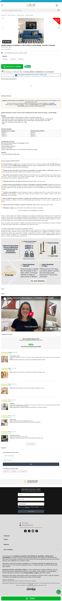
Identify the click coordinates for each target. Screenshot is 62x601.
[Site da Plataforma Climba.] (31, 588)
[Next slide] (58, 27)
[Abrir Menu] (2, 5)
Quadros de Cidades (29, 15)
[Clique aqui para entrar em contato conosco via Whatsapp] (58, 592)
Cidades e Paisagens (20, 15)
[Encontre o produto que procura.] (58, 10)
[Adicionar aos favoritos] (3, 18)
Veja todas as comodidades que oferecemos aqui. (25, 224)
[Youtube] (33, 532)
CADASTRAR (31, 511)
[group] (31, 482)
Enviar (31, 464)
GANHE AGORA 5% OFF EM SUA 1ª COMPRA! (31, 489)
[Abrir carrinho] (58, 5)
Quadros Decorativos (12, 15)
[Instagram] (29, 532)
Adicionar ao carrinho (13, 66)
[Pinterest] (36, 532)
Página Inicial (3, 15)
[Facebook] (25, 532)
